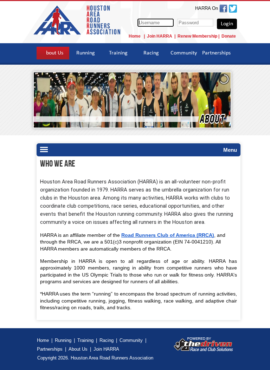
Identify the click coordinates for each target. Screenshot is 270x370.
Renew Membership (197, 36)
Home (135, 36)
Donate (228, 36)
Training (118, 53)
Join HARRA (159, 36)
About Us (53, 53)
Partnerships (216, 53)
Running (85, 53)
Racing (151, 53)
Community (184, 53)
